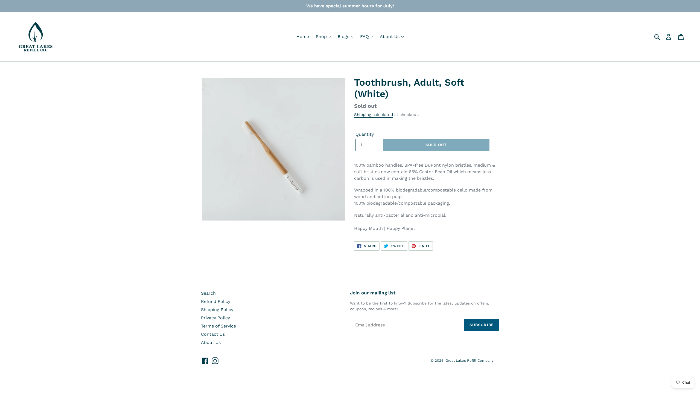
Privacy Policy (215, 317)
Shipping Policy (217, 309)
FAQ (365, 36)
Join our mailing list (372, 293)
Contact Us (213, 334)
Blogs (344, 36)
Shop (322, 36)
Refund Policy (215, 301)
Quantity (364, 134)
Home (302, 36)
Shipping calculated (373, 114)
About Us (390, 36)
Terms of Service (218, 326)
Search (208, 293)
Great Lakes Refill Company (469, 360)
